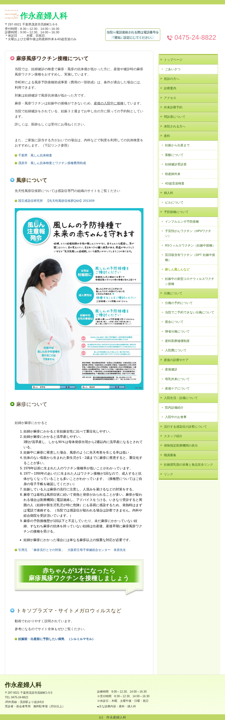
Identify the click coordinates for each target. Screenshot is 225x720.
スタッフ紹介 (173, 436)
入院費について (176, 350)
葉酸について (174, 155)
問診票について (174, 116)
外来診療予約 (173, 107)
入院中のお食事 (176, 417)
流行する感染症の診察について (185, 426)
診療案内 (170, 88)
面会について (174, 321)
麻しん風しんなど (177, 269)
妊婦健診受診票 (176, 164)
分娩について (173, 293)
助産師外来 (172, 174)
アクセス (170, 98)
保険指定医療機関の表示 (181, 445)
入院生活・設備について (181, 398)
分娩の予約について (179, 303)
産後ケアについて (177, 388)
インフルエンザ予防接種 (182, 221)
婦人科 (168, 193)
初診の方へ (171, 78)
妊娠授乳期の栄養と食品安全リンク (188, 464)
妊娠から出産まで (177, 145)
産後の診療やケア (176, 360)
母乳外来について (177, 379)
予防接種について (176, 212)
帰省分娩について (177, 331)
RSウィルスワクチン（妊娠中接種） (190, 245)
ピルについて (174, 202)
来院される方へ (174, 126)
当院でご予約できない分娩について (189, 312)
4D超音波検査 (174, 183)
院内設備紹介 (174, 407)
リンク (168, 474)
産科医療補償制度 (177, 341)
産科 (167, 136)
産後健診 (171, 369)
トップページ (173, 59)
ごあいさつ (172, 69)
